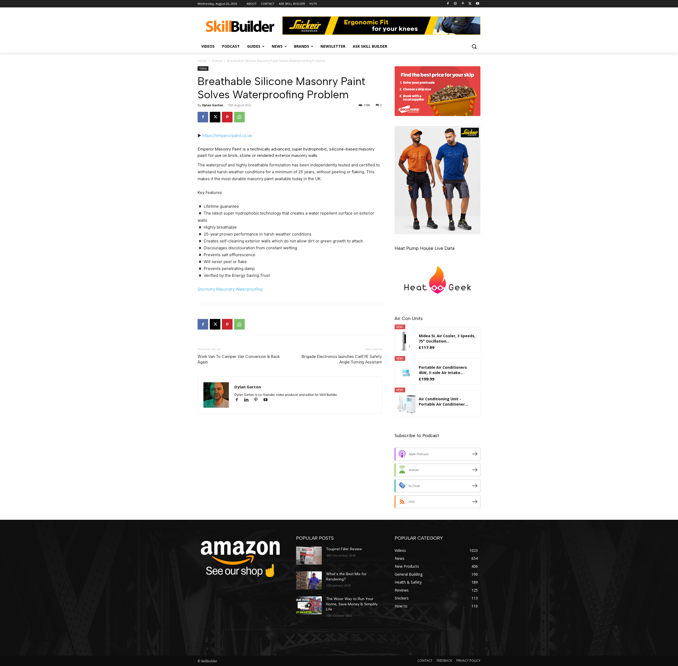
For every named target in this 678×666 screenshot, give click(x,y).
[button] (474, 46)
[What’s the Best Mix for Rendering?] (309, 580)
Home (202, 61)
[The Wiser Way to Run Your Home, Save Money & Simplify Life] (309, 605)
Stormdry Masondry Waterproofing (230, 289)
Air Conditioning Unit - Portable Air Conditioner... (443, 401)
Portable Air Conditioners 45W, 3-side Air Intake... (443, 370)
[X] (470, 4)
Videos (217, 61)
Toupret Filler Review (344, 549)
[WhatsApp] (239, 117)
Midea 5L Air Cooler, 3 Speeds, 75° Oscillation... (447, 338)
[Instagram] (455, 4)
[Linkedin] (248, 400)
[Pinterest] (463, 4)
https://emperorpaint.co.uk (227, 135)
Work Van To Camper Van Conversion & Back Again (239, 359)
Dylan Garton (212, 105)
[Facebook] (448, 4)
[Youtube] (477, 4)
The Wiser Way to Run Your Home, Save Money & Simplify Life (352, 604)
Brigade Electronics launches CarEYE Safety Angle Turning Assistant (342, 359)
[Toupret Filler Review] (309, 556)
